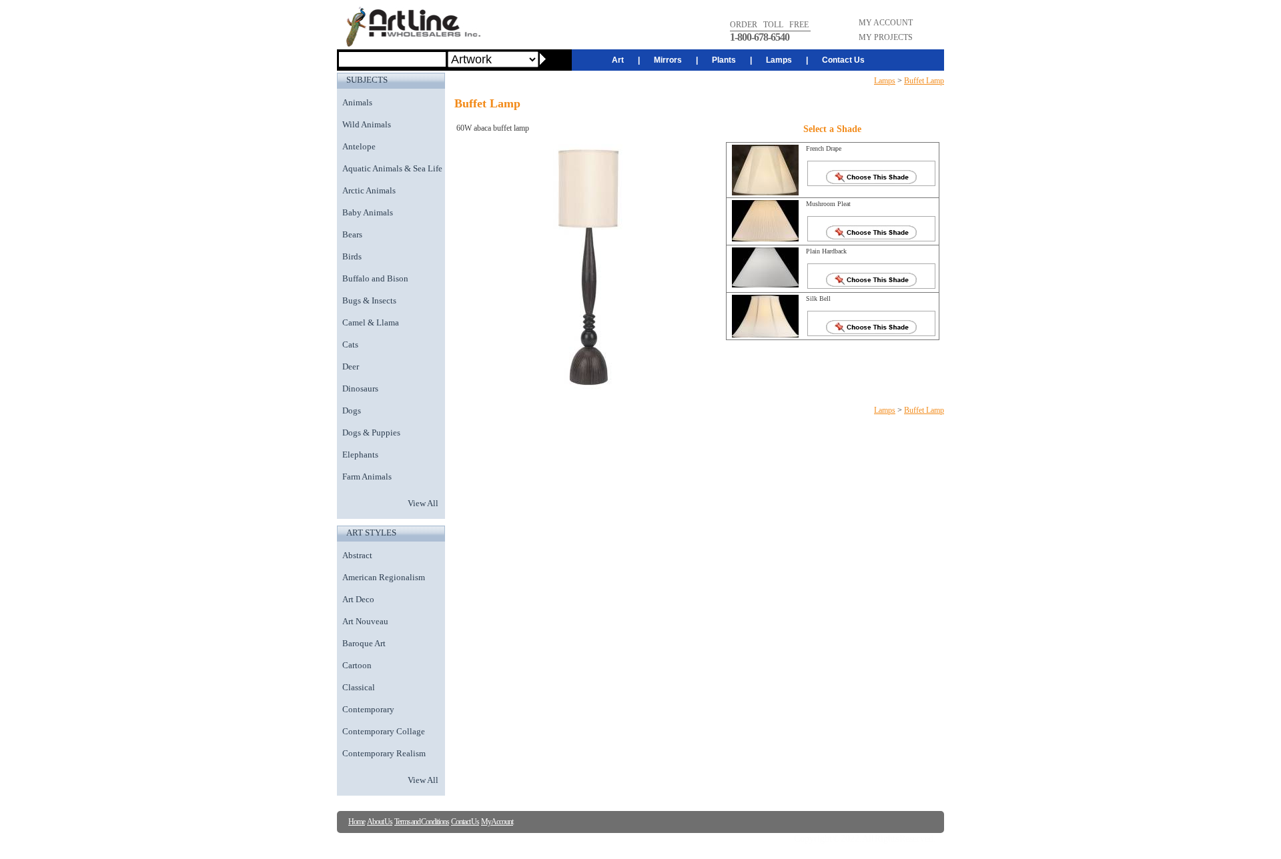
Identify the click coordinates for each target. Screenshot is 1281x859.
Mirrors (668, 60)
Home (356, 821)
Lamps (779, 60)
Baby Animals (367, 212)
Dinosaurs (360, 388)
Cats (350, 344)
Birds (352, 256)
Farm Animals (367, 477)
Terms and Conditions (421, 821)
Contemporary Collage (383, 731)
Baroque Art (364, 643)
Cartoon (357, 665)
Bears (352, 234)
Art (618, 60)
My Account (497, 821)
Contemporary (368, 709)
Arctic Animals (369, 190)
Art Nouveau (365, 621)
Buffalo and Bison (375, 278)
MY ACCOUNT (886, 22)
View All (423, 503)
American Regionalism (383, 577)
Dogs (351, 410)
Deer (350, 366)
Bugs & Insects (369, 300)
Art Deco (358, 599)
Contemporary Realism (384, 753)
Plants (724, 60)
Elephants (360, 455)
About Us (379, 821)
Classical (358, 687)
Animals (357, 102)
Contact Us (843, 60)
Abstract (357, 555)
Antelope (359, 146)
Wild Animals (366, 124)
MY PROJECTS (886, 37)
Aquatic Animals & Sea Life (392, 168)
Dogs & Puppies (371, 432)
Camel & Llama (370, 322)
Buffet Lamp (924, 80)
